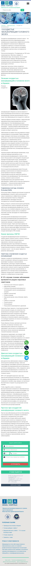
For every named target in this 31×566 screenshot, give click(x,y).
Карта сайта (7, 560)
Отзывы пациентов (8, 535)
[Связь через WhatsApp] (24, 342)
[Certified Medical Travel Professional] (16, 517)
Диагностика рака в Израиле (9, 561)
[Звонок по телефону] (24, 347)
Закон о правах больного (22, 561)
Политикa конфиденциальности (19, 560)
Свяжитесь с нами (8, 537)
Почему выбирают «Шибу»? (10, 528)
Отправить (15, 464)
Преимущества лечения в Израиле (12, 525)
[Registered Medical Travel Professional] (7, 517)
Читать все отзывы (15, 485)
